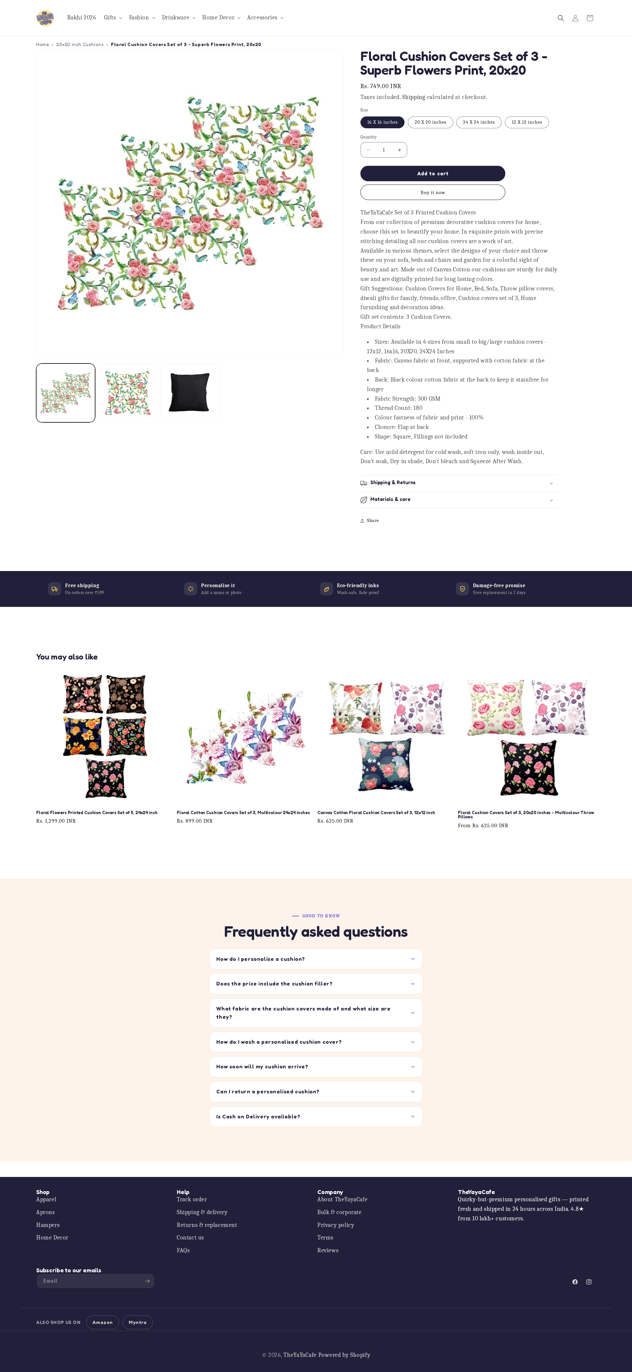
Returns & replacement (207, 1225)
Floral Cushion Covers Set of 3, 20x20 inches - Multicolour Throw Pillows (526, 815)
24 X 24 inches (479, 122)
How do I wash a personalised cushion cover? (279, 1041)
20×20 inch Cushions (80, 44)
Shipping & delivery (202, 1212)
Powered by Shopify (344, 1355)
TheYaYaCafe (300, 1355)
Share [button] (373, 520)
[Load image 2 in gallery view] (127, 392)
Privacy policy (335, 1225)
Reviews (327, 1250)
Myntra (138, 1322)
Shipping (413, 97)
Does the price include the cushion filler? (274, 983)
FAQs (183, 1250)
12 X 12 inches (527, 122)
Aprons (45, 1212)
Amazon (102, 1322)
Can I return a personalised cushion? (268, 1091)
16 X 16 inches (382, 122)
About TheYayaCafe (342, 1199)
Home (42, 44)
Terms (325, 1237)
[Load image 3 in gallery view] (190, 392)
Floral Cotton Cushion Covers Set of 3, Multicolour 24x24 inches (243, 813)
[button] (112, 18)
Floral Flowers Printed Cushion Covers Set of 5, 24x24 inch (96, 813)
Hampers (48, 1225)
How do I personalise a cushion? (260, 959)
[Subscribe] (147, 1281)
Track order (192, 1199)
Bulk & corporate (339, 1212)
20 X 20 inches (430, 122)
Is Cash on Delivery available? (258, 1116)
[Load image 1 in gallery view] (65, 392)
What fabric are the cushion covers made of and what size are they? (303, 1012)
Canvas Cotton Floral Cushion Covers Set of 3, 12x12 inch (376, 813)
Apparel (46, 1199)
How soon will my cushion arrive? (262, 1066)
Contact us (190, 1237)
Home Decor (52, 1237)
